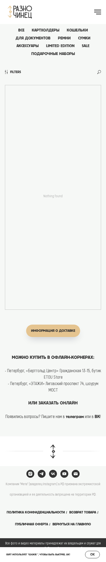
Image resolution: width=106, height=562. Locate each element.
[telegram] (42, 474)
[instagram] (30, 474)
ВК (97, 417)
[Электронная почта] (76, 474)
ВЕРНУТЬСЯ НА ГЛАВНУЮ (72, 524)
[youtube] (64, 474)
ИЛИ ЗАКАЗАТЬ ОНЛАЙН (53, 403)
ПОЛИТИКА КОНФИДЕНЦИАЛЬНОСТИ (36, 512)
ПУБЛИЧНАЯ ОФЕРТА (31, 524)
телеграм (75, 417)
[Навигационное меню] (97, 12)
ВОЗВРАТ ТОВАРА (82, 512)
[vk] (53, 474)
